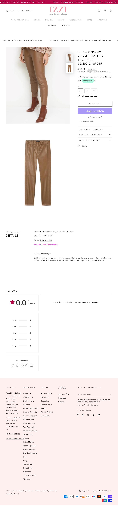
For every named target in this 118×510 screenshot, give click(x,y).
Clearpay (62, 398)
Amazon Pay (63, 394)
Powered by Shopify (12, 494)
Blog (25, 460)
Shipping (90, 72)
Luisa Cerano (46, 240)
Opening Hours (29, 445)
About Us (27, 393)
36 (80, 91)
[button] (99, 10)
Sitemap (26, 479)
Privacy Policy (29, 449)
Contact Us (28, 397)
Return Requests (30, 408)
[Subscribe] (111, 394)
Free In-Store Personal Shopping (46, 397)
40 (94, 91)
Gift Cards (45, 416)
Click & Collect (47, 412)
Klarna (61, 401)
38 (87, 91)
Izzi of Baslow (16, 491)
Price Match (28, 442)
